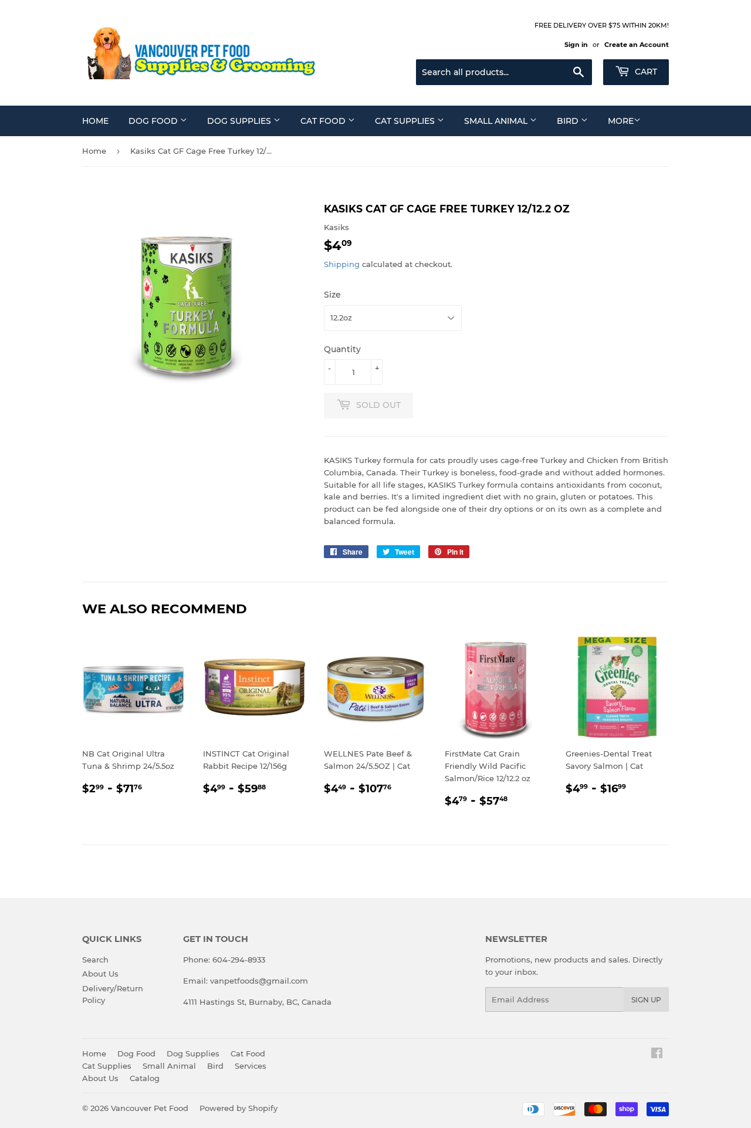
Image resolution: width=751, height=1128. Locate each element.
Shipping (342, 264)
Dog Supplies (240, 121)
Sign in (576, 44)
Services (250, 1065)
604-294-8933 (238, 959)
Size (332, 294)
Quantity (342, 349)
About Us (100, 973)
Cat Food (324, 121)
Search (95, 959)
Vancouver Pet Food (149, 1108)
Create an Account (636, 44)
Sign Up (646, 999)
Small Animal (497, 121)
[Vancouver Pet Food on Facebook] (657, 1054)
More (621, 121)
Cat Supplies (406, 121)
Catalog (145, 1078)
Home (95, 121)
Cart (644, 71)
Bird (569, 121)
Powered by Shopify (238, 1108)
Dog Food (154, 121)
